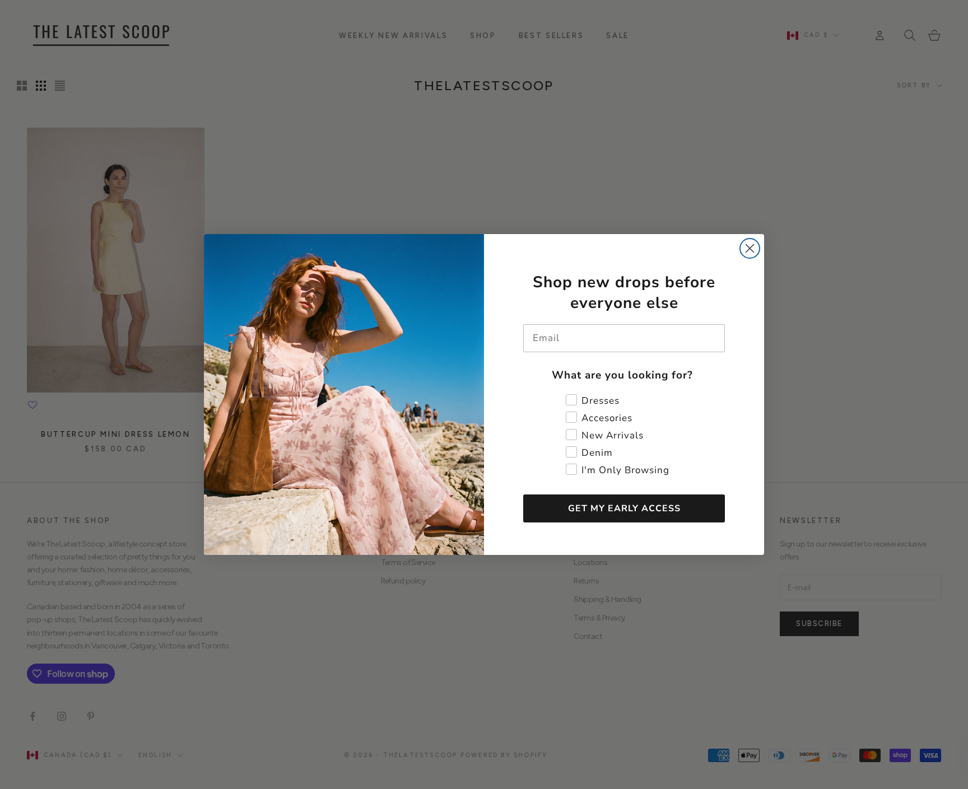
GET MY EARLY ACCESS (624, 508)
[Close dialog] (750, 248)
